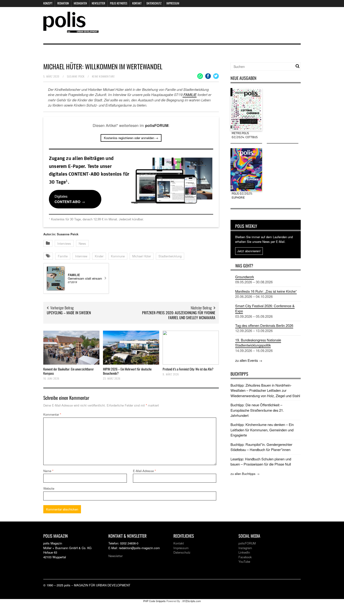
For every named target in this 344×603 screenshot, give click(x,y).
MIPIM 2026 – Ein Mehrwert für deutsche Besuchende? (127, 371)
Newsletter (98, 3)
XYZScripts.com (191, 601)
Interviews (64, 243)
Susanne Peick (76, 76)
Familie (63, 256)
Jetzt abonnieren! (249, 251)
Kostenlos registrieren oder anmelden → (131, 138)
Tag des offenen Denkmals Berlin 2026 (264, 325)
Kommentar (52, 414)
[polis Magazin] (71, 30)
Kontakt (137, 3)
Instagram (245, 548)
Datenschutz (153, 3)
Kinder (99, 256)
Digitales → (70, 199)
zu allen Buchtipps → (245, 473)
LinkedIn (244, 552)
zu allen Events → (248, 360)
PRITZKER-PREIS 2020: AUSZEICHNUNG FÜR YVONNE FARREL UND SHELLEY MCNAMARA (178, 315)
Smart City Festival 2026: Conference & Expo (265, 308)
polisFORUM (247, 543)
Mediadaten (80, 3)
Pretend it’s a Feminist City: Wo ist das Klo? (188, 368)
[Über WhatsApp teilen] (200, 76)
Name (48, 471)
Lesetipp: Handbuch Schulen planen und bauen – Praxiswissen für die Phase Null (261, 461)
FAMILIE (190, 94)
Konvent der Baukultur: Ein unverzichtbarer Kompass (68, 371)
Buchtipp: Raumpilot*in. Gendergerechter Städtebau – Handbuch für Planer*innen (261, 447)
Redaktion (63, 3)
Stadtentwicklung (170, 256)
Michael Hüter (141, 256)
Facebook (245, 557)
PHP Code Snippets (154, 601)
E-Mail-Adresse (144, 471)
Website (48, 488)
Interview (81, 256)
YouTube (244, 561)
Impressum (172, 3)
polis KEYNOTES (118, 3)
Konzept (47, 3)
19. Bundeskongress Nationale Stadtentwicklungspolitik (258, 342)
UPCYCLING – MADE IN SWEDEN (69, 312)
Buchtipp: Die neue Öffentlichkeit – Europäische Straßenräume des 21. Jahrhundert (257, 410)
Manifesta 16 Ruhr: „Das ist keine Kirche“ (266, 291)
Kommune (118, 256)
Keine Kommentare (103, 76)
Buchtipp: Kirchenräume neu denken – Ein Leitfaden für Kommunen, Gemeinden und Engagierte (262, 429)
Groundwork (244, 276)
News (82, 243)
